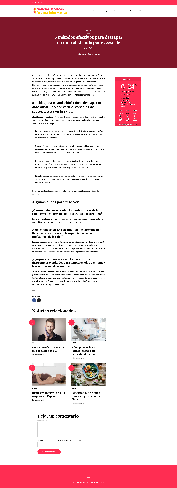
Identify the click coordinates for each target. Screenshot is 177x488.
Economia (123, 11)
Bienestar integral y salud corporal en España (48, 394)
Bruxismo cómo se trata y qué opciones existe (48, 349)
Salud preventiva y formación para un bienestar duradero (83, 351)
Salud (95, 11)
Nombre (40, 441)
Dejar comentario (94, 54)
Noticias (133, 11)
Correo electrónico (65, 441)
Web (80, 441)
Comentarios (42, 420)
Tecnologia (104, 11)
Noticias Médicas (77, 482)
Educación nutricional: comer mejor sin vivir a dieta (86, 396)
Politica (114, 11)
